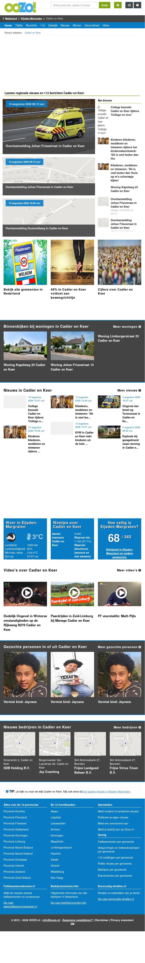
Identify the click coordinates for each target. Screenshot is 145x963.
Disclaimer (101, 920)
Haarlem (56, 853)
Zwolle (54, 859)
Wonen (77, 25)
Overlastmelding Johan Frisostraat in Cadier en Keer (45, 145)
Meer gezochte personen (118, 647)
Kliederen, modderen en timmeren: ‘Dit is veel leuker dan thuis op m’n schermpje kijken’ (124, 172)
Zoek (104, 5)
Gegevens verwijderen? (77, 920)
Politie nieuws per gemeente (115, 863)
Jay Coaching (49, 771)
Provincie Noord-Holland (18, 853)
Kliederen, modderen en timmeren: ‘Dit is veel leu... (84, 411)
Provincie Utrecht (14, 865)
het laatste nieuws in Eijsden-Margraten (106, 791)
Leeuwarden (58, 823)
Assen (54, 811)
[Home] (21, 7)
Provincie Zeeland (14, 871)
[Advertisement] (72, 63)
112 (42, 25)
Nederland (11, 18)
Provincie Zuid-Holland (17, 877)
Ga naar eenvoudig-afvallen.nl (116, 899)
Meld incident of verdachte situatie (118, 811)
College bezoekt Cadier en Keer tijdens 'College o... (36, 413)
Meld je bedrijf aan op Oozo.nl (116, 829)
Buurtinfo (31, 25)
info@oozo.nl (51, 920)
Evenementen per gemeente (115, 875)
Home (8, 25)
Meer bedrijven (126, 727)
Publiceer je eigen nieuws (113, 817)
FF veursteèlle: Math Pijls (117, 616)
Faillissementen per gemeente (116, 841)
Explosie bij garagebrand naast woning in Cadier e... (131, 441)
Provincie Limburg (14, 841)
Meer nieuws (127, 390)
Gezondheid (92, 25)
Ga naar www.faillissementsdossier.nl (20, 904)
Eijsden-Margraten (31, 18)
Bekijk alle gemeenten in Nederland (23, 291)
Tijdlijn (19, 25)
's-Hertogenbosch (61, 847)
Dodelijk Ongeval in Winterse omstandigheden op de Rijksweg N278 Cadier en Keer (25, 623)
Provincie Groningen (16, 835)
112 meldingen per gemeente (115, 857)
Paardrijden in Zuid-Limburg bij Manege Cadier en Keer (72, 618)
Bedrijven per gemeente (112, 869)
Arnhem (55, 829)
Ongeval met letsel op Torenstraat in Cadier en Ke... (131, 413)
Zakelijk (52, 25)
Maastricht (57, 841)
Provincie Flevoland (15, 817)
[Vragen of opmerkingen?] (137, 5)
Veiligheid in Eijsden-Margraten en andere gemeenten (119, 553)
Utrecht (55, 865)
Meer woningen (125, 326)
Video (106, 25)
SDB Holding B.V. (17, 768)
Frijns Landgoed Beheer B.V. (86, 770)
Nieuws (65, 25)
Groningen (57, 835)
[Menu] (118, 5)
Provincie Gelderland (16, 829)
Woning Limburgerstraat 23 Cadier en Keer (118, 338)
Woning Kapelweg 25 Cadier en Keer (124, 189)
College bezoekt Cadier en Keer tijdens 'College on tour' (125, 111)
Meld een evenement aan (113, 823)
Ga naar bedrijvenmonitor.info (68, 903)
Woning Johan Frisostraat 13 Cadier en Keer (72, 366)
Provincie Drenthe (14, 811)
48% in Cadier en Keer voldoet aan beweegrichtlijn (68, 293)
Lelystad (56, 817)
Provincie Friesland (15, 823)
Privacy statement (122, 920)
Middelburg (57, 871)
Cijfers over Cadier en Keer (115, 291)
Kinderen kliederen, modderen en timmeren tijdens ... (36, 443)
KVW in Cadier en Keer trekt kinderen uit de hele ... (84, 438)
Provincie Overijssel (15, 859)
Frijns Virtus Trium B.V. (124, 770)
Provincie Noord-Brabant (18, 847)
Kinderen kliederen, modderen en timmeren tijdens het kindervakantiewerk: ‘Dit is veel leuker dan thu (124, 149)
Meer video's (127, 570)
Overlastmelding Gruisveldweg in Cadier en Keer (37, 228)
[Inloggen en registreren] (129, 5)
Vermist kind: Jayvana (20, 701)
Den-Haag (57, 877)
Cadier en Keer (33, 32)
